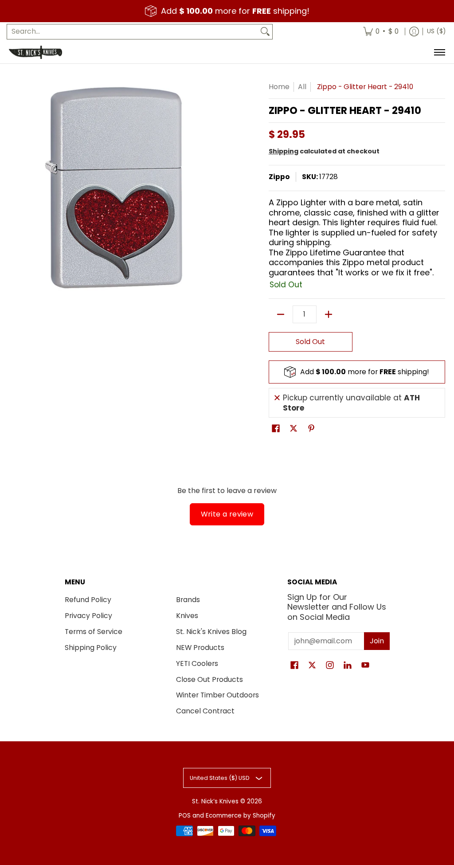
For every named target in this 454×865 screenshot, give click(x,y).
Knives (187, 616)
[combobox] (132, 31)
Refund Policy (88, 600)
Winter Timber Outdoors (217, 695)
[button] (276, 429)
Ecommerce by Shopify (240, 815)
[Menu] (439, 52)
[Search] (265, 31)
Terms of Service (93, 631)
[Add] (328, 314)
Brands (188, 600)
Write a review (227, 514)
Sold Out (310, 342)
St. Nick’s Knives (215, 801)
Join (377, 641)
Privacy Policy (88, 616)
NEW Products (200, 647)
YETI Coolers (197, 663)
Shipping (283, 151)
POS (185, 815)
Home (279, 87)
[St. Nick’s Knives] (35, 52)
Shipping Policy (91, 647)
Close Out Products (209, 679)
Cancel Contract (205, 711)
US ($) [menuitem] (436, 31)
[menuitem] (380, 31)
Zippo (279, 177)
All (302, 87)
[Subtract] (281, 314)
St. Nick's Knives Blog (211, 631)
